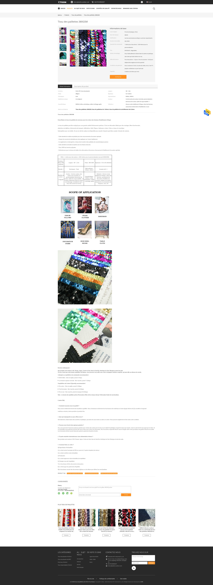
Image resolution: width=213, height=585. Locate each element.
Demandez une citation (130, 8)
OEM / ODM (93, 559)
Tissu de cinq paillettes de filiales (74, 473)
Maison (63, 8)
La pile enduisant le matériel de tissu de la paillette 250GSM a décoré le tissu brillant (127, 530)
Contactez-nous (116, 8)
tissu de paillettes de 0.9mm (91, 473)
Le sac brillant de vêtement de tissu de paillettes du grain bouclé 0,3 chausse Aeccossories (106, 530)
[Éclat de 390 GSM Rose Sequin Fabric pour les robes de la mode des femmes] (86, 517)
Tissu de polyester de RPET (64, 559)
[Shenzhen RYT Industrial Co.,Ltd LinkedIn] (142, 2)
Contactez (118, 77)
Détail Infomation (65, 86)
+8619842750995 (62, 489)
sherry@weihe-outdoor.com (81, 2)
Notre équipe (80, 567)
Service (78, 564)
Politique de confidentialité (107, 578)
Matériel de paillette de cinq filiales (109, 473)
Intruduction (80, 559)
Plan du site (90, 578)
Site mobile (123, 578)
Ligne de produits (94, 556)
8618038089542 (69, 490)
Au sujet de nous (79, 8)
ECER (142, 582)
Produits (70, 8)
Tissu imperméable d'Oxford (65, 565)
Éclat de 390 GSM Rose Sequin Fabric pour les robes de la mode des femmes (86, 529)
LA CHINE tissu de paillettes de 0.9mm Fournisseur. (82, 582)
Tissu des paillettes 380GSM (92, 15)
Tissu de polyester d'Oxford (64, 556)
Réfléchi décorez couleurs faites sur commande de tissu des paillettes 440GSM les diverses (147, 530)
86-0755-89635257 (100, 2)
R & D (91, 562)
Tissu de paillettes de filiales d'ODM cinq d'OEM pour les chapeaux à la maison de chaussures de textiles (66, 530)
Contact (126, 495)
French (150, 2)
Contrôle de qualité (102, 8)
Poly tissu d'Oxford (62, 562)
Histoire (79, 561)
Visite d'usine (90, 8)
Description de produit (81, 86)
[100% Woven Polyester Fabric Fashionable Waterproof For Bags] (88, 63)
